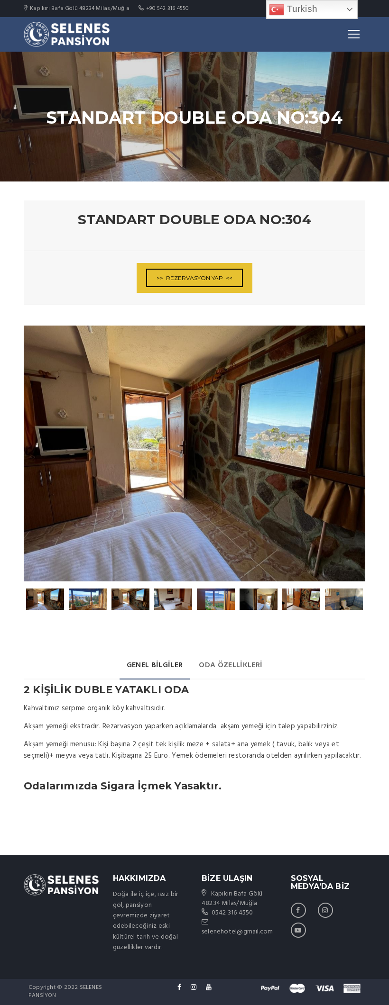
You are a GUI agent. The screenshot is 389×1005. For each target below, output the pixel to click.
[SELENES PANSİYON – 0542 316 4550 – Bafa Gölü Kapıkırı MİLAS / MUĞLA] (67, 34)
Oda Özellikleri (230, 665)
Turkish (300, 9)
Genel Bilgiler (155, 665)
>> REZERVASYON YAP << (194, 277)
